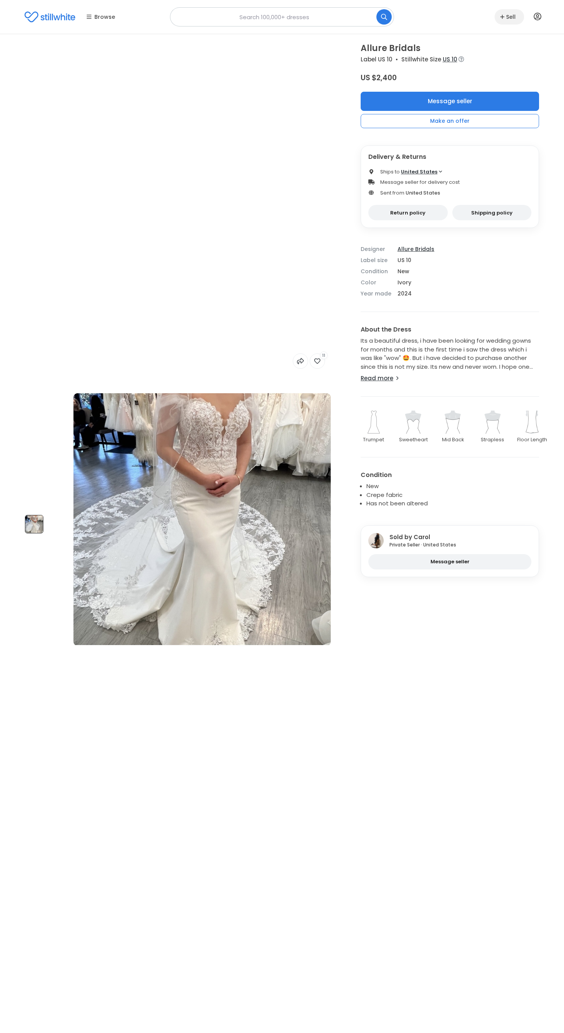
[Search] (384, 17)
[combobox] (282, 17)
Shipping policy (492, 212)
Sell (511, 17)
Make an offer (450, 121)
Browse (104, 17)
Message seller (450, 101)
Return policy (407, 212)
